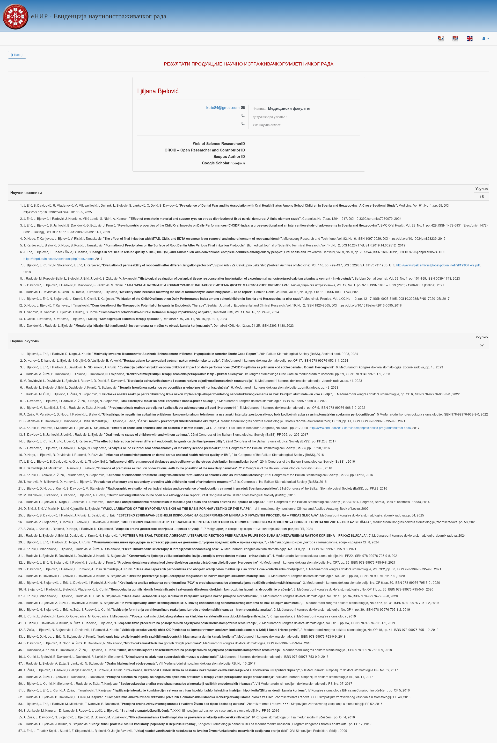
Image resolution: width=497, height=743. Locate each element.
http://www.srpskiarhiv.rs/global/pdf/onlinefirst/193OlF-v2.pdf (438, 265)
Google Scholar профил (223, 162)
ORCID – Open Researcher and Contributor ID (205, 149)
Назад (18, 54)
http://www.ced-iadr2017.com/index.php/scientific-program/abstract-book (360, 427)
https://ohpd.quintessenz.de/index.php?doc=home (59, 258)
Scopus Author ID (229, 156)
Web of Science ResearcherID (219, 143)
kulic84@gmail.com (223, 107)
